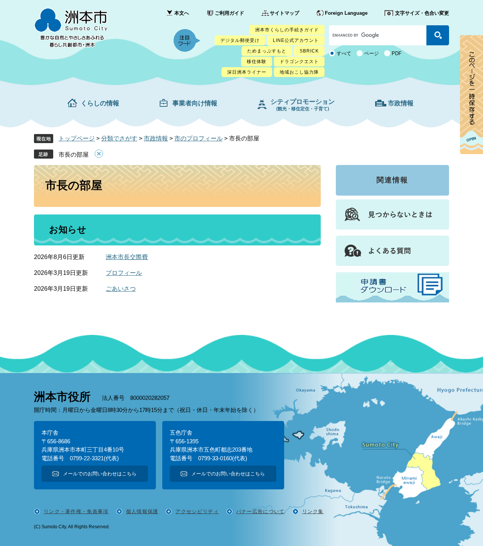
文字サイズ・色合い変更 (422, 13)
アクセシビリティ (196, 511)
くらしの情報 (100, 103)
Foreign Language (346, 13)
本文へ (181, 13)
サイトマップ (284, 13)
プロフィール (124, 273)
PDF (396, 53)
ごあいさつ (121, 288)
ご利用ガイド (229, 13)
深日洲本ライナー (246, 72)
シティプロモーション (303, 104)
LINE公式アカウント (296, 40)
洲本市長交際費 (127, 257)
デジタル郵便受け (240, 40)
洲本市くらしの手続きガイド (287, 29)
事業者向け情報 (194, 103)
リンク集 (313, 511)
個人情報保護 (142, 511)
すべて (344, 53)
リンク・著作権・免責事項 (76, 511)
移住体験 (256, 61)
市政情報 (401, 103)
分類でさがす (119, 138)
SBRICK (309, 51)
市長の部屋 (73, 154)
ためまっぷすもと (266, 51)
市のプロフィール (198, 138)
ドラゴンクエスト (299, 61)
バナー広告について (260, 511)
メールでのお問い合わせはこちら (100, 474)
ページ (371, 53)
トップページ (76, 138)
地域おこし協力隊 (299, 72)
